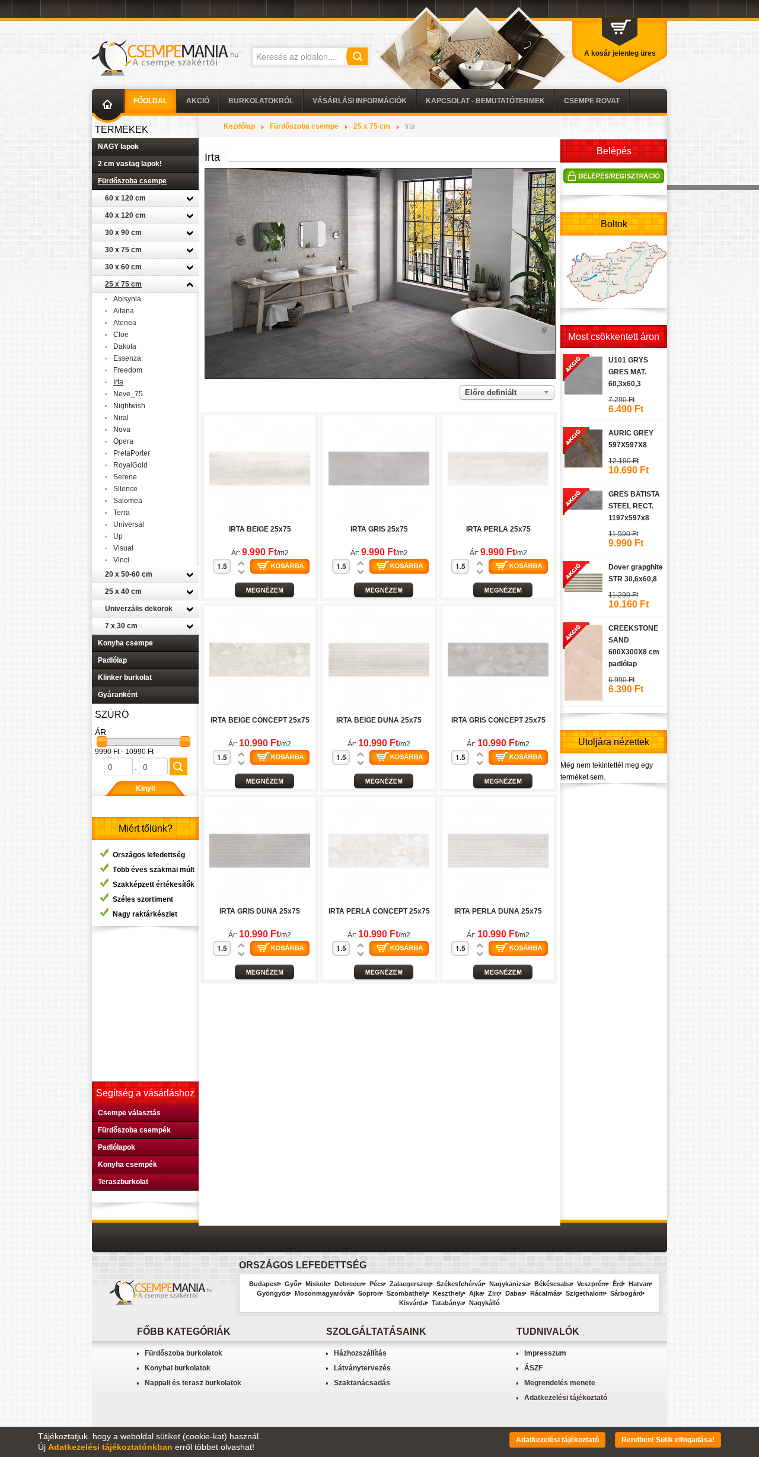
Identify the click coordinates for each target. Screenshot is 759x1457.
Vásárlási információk (359, 101)
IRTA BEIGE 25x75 (260, 529)
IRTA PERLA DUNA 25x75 (498, 911)
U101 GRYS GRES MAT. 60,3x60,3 (628, 372)
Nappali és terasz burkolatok (193, 1383)
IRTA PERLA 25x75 (498, 529)
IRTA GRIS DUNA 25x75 (259, 911)
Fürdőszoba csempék (134, 1130)
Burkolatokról (261, 101)
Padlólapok (116, 1147)
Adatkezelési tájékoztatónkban (110, 1447)
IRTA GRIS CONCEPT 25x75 (498, 720)
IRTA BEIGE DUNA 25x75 (379, 720)
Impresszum (545, 1353)
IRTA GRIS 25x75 (379, 529)
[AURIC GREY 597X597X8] (582, 447)
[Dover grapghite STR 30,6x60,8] (582, 581)
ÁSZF (533, 1368)
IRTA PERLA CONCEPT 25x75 (379, 911)
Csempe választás (129, 1113)
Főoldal (150, 101)
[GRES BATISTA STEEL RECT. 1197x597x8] (582, 498)
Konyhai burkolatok (178, 1368)
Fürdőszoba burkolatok (183, 1353)
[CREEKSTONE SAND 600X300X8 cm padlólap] (582, 661)
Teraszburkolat (123, 1182)
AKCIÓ (197, 101)
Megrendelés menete (559, 1383)
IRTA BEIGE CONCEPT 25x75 (260, 720)
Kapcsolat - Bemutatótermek (485, 101)
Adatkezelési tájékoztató (565, 1398)
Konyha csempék (127, 1164)
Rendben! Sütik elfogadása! (668, 1440)
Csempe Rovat (592, 101)
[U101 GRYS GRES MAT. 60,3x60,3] (582, 374)
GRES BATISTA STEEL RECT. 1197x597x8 (634, 506)
